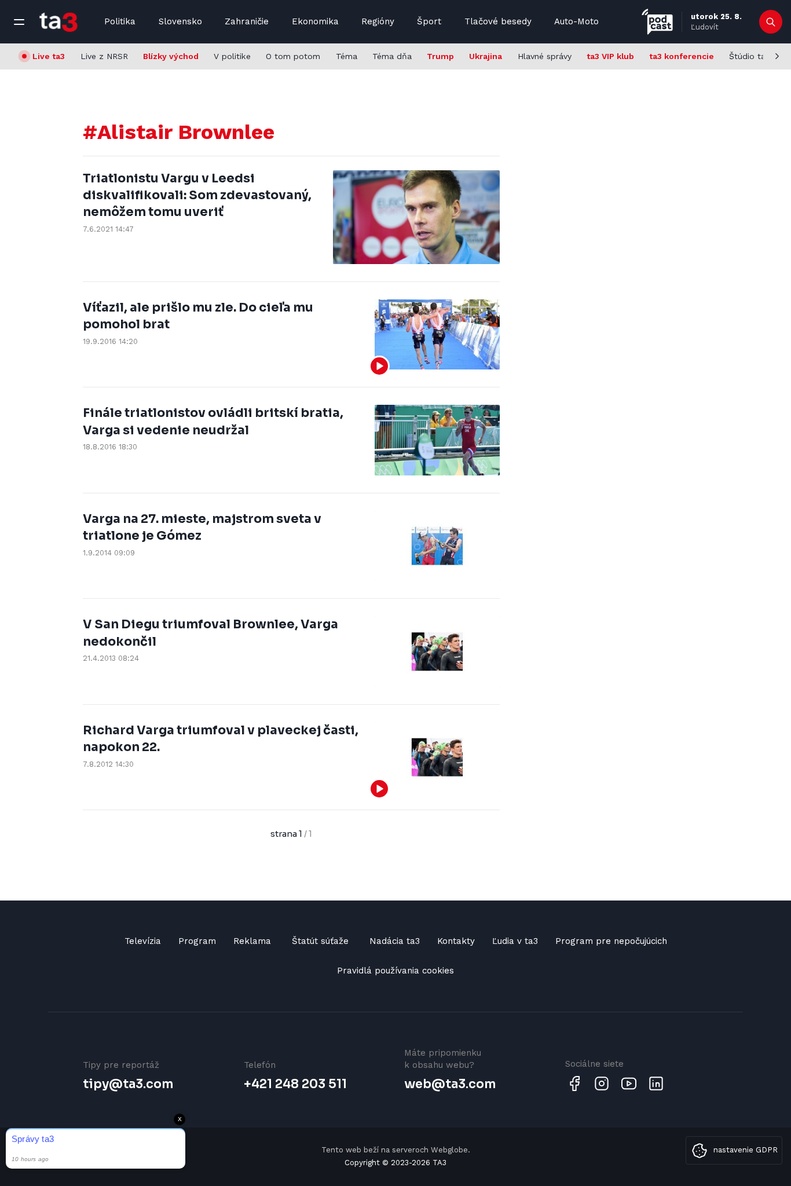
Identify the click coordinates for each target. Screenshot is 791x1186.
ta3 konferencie (681, 56)
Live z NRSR (104, 56)
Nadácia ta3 (394, 941)
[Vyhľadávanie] (771, 22)
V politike (232, 56)
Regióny (377, 21)
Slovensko (180, 21)
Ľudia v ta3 (515, 941)
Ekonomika (315, 21)
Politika (120, 21)
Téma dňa (392, 56)
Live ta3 (48, 56)
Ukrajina (485, 56)
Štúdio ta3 (749, 56)
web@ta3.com (450, 1084)
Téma (346, 56)
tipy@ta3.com (128, 1084)
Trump (440, 56)
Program (197, 941)
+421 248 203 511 (295, 1084)
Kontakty (456, 941)
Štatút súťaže (320, 941)
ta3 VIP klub (610, 56)
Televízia (142, 941)
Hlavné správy (545, 56)
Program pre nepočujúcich (611, 941)
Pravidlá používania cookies (395, 970)
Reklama (252, 941)
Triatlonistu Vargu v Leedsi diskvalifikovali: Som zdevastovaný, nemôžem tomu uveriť (197, 195)
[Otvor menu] (19, 22)
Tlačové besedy (498, 21)
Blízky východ (171, 56)
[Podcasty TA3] (657, 22)
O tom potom (293, 56)
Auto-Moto (576, 21)
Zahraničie (247, 21)
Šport (429, 21)
